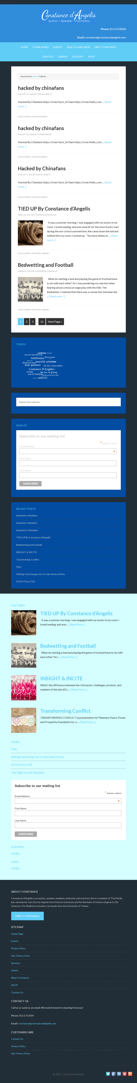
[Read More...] (77, 624)
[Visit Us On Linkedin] (119, 1075)
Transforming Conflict (27, 559)
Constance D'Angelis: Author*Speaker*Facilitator (68, 16)
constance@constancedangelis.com (105, 37)
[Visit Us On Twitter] (108, 1075)
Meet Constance (27, 916)
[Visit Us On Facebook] (113, 1075)
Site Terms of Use (20, 955)
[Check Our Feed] (130, 1075)
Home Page (17, 933)
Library (45, 253)
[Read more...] (57, 296)
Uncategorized (39, 116)
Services (15, 963)
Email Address (67, 446)
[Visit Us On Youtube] (124, 1075)
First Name (25, 458)
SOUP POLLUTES (25, 581)
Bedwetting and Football (45, 265)
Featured (36, 253)
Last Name (25, 470)
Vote (18, 566)
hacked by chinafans (41, 88)
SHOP (14, 985)
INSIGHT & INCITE (26, 552)
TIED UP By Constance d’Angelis (54, 208)
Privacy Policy (18, 948)
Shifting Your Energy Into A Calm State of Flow (40, 574)
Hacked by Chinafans (42, 168)
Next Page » (55, 321)
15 (41, 321)
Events (15, 941)
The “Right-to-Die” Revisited (27, 772)
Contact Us (17, 992)
